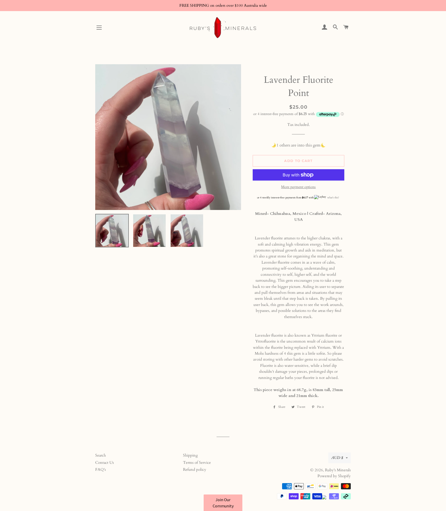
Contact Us (104, 462)
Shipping (190, 455)
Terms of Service (197, 462)
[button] (223, 502)
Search (100, 455)
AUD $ (337, 457)
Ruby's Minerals (338, 470)
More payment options (298, 186)
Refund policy (194, 469)
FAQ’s (100, 469)
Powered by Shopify (334, 475)
